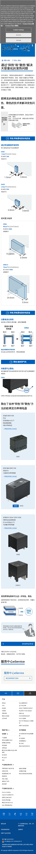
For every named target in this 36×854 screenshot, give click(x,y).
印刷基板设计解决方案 (8, 768)
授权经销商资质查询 (24, 746)
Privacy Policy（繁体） (12, 25)
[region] (18, 21)
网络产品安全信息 (24, 725)
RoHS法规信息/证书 (24, 716)
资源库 (4, 734)
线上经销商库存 (23, 703)
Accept (18, 40)
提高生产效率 (5, 781)
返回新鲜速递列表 (27, 644)
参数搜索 (4, 713)
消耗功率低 (5, 771)
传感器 (4, 710)
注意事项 (20, 829)
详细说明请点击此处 (10, 429)
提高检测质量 (22, 768)
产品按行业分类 (7, 788)
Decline (18, 35)
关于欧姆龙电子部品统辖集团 (26, 734)
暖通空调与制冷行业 (7, 802)
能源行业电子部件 (7, 797)
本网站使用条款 (5, 829)
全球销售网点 (22, 741)
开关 (3, 705)
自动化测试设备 (6, 800)
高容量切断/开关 (6, 773)
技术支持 (4, 755)
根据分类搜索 (5, 716)
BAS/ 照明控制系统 (7, 805)
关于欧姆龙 (22, 738)
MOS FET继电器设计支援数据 (26, 722)
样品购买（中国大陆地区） (25, 710)
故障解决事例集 (6, 742)
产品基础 (4, 737)
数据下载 (5, 730)
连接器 (4, 708)
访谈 (3, 760)
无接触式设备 (22, 771)
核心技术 (4, 757)
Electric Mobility (6, 792)
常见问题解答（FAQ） (7, 740)
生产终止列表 (22, 705)
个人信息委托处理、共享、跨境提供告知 (26, 824)
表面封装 (4, 776)
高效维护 (4, 784)
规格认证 (21, 713)
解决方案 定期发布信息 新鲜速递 (9, 751)
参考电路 (4, 748)
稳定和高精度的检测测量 (25, 773)
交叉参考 (4, 718)
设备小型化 (5, 779)
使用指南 (4, 745)
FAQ (6, 693)
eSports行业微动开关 (7, 795)
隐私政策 (3, 823)
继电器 (4, 703)
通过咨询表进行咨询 (12, 678)
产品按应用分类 (7, 765)
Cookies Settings (18, 30)
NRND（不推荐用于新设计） (26, 708)
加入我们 (21, 743)
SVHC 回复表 (22, 718)
